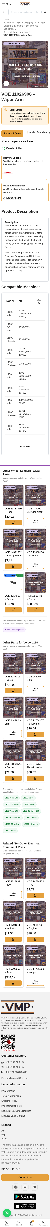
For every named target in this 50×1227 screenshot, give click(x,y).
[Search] (45, 12)
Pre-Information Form (11, 1106)
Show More (25, 447)
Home (6, 19)
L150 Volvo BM (11, 798)
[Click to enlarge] (6, 83)
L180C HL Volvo (31, 824)
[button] (13, 522)
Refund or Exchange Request (16, 1111)
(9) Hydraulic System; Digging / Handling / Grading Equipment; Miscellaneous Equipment (24, 25)
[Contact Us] (3, 148)
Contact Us (14, 148)
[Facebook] (15, 1187)
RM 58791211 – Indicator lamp (12, 928)
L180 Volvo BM (11, 811)
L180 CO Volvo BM (31, 811)
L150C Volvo (28, 798)
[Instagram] (25, 1187)
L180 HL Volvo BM (13, 818)
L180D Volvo (10, 831)
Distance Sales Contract (13, 1116)
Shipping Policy (9, 1101)
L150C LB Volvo (11, 804)
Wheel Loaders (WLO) (14, 630)
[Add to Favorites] (21, 503)
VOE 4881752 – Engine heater (34, 928)
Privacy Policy (8, 1091)
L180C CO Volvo (12, 824)
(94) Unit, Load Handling (15, 32)
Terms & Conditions (11, 1096)
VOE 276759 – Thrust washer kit (35, 767)
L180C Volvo (31, 818)
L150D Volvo (29, 804)
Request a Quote (12, 133)
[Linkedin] (34, 1187)
